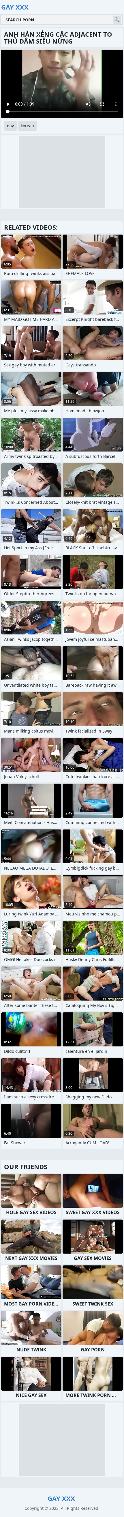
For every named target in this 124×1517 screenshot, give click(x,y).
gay (10, 125)
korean (27, 125)
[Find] (117, 20)
